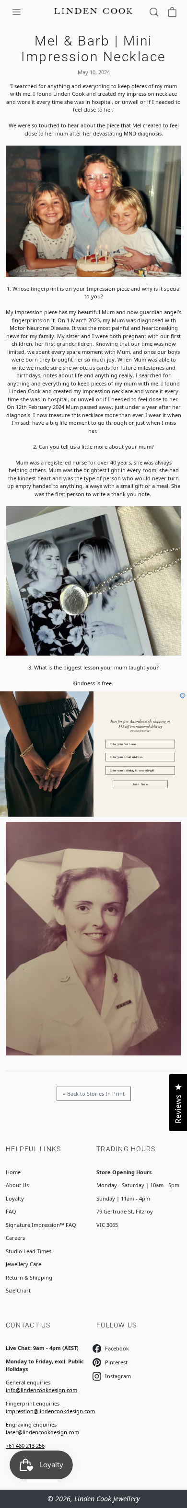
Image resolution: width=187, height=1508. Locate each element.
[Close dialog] (182, 695)
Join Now (140, 784)
